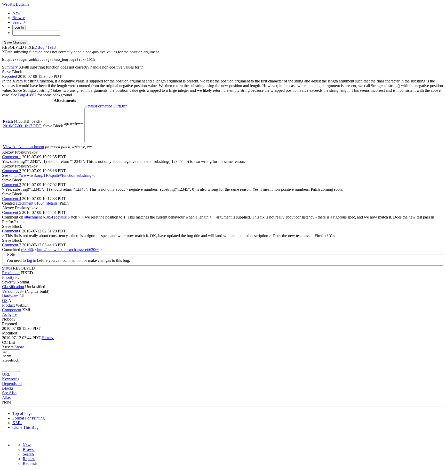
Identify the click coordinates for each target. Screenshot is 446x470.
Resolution (11, 273)
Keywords (10, 379)
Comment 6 (11, 231)
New (16, 13)
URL (6, 374)
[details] (52, 203)
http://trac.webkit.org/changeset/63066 (68, 249)
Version (8, 291)
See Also (9, 393)
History (48, 337)
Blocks (7, 388)
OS (4, 300)
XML (17, 423)
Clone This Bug (25, 427)
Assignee (9, 314)
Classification (13, 286)
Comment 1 (11, 157)
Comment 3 (11, 184)
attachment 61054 (30, 203)
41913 (50, 47)
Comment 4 (11, 198)
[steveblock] (11, 360)
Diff (123, 106)
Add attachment (31, 147)
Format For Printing (28, 418)
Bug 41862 (27, 95)
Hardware (10, 296)
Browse (18, 17)
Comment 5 (11, 212)
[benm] (11, 356)
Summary (10, 67)
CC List (8, 342)
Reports (29, 459)
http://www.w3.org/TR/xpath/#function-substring (51, 175)
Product (8, 305)
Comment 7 (11, 245)
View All (10, 147)
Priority (8, 277)
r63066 (27, 249)
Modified (9, 333)
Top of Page (22, 413)
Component (11, 310)
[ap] (11, 352)
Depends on (12, 383)
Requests (30, 463)
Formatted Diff (108, 106)
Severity (8, 282)
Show (19, 347)
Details (90, 106)
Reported (9, 76)
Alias (6, 397)
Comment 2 (11, 171)
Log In (19, 27)
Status (7, 268)
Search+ (19, 22)
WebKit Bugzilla (15, 4)
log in (31, 260)
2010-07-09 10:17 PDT (22, 126)
